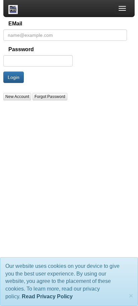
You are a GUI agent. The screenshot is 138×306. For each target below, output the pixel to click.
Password (21, 49)
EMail (15, 23)
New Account (17, 96)
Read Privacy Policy (47, 296)
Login (13, 77)
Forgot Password (49, 96)
